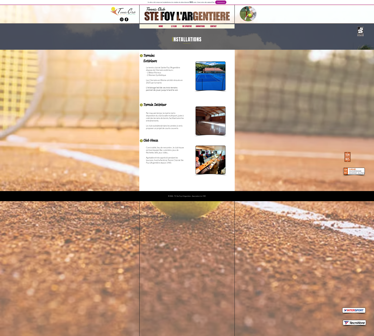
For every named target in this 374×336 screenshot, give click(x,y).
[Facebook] (126, 19)
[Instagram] (122, 19)
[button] (173, 26)
